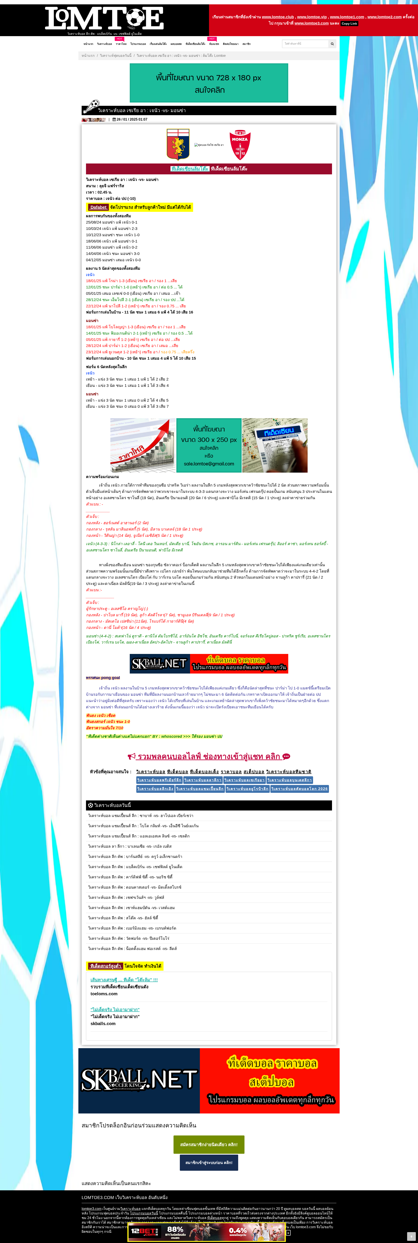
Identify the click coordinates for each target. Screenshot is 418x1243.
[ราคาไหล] (143, 445)
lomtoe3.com (91, 1209)
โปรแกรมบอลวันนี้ (144, 1213)
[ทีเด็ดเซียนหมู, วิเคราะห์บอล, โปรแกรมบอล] (209, 1081)
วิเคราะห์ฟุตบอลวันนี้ (115, 55)
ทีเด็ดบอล (214, 1218)
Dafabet (98, 207)
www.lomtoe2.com (384, 17)
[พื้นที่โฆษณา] (209, 445)
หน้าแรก (88, 55)
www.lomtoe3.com (312, 23)
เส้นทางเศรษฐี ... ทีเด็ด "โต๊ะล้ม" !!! (124, 979)
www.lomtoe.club (278, 17)
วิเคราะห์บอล (130, 1209)
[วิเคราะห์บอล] (209, 83)
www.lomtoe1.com (347, 17)
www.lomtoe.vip (312, 17)
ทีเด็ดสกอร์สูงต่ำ (105, 966)
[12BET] (206, 1232)
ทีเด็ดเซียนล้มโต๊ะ (190, 169)
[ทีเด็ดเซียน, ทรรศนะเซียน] (275, 445)
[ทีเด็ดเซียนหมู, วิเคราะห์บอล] (209, 664)
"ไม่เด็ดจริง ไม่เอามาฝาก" (115, 1009)
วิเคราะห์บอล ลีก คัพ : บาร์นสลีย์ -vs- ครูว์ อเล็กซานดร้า (104, 33)
